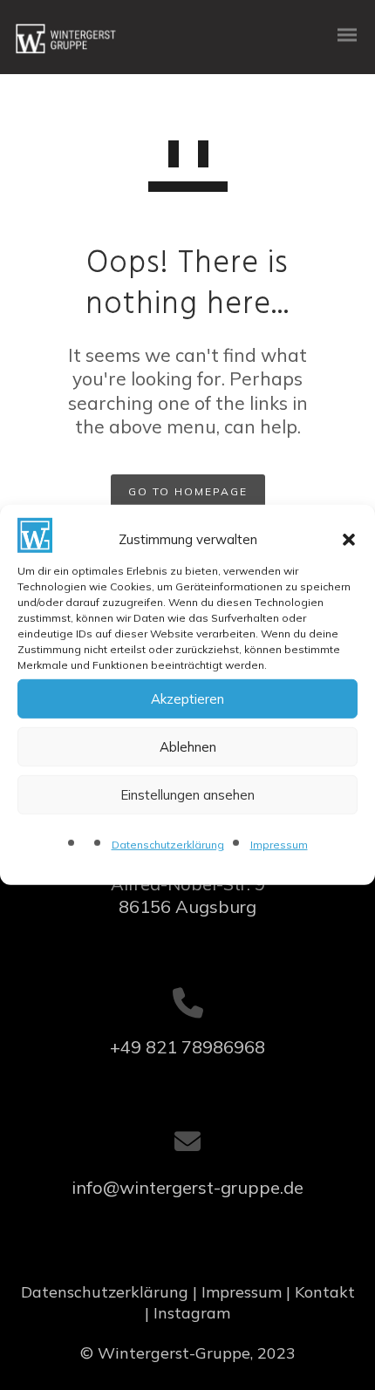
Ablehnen (188, 747)
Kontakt (325, 1292)
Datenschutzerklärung (168, 844)
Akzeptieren (187, 699)
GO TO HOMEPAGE (188, 491)
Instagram (191, 1313)
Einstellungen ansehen (187, 795)
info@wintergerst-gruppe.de (187, 1187)
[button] (349, 540)
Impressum (279, 844)
